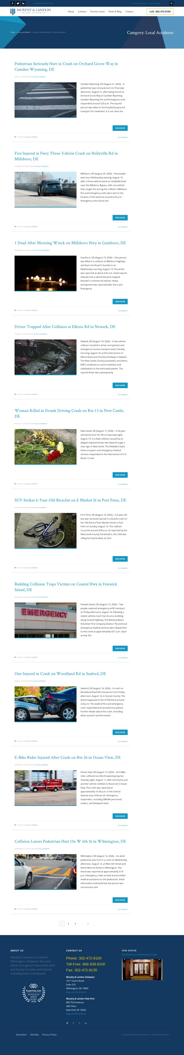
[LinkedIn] (23, 3)
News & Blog (154, 3)
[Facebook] (13, 3)
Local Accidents (39, 77)
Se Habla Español (138, 3)
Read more (120, 128)
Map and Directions (76, 992)
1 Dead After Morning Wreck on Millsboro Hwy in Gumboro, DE (70, 242)
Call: (160, 11)
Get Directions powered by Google (139, 954)
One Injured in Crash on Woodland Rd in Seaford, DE (60, 673)
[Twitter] (18, 3)
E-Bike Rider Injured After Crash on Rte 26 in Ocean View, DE (68, 757)
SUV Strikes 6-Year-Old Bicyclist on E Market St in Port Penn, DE (70, 500)
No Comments (123, 137)
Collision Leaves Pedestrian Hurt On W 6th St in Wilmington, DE (70, 841)
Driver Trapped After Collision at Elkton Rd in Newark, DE (65, 326)
